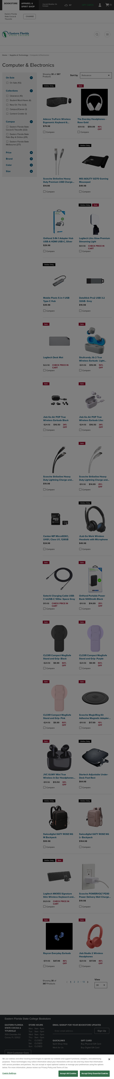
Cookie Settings (9, 1073)
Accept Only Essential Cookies (94, 1073)
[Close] (109, 1059)
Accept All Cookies (68, 1073)
